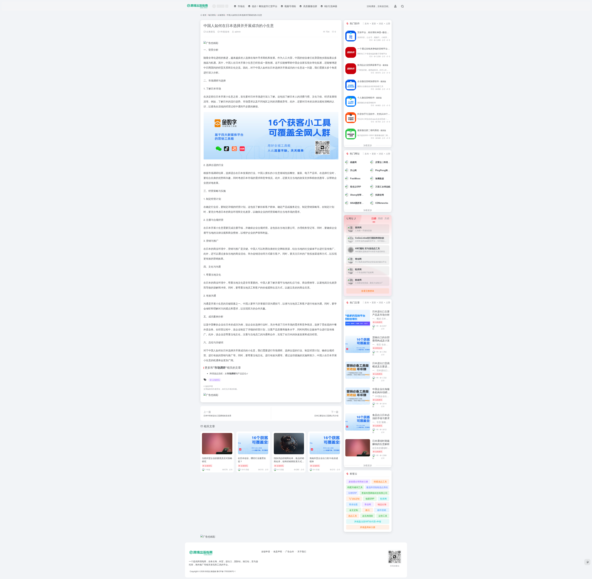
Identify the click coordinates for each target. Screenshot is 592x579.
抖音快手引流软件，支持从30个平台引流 (380, 113)
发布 (367, 23)
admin (237, 31)
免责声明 (277, 551)
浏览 (381, 23)
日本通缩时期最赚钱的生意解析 (381, 442)
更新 (374, 23)
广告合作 (289, 551)
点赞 (388, 23)
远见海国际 (367, 515)
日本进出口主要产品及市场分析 (381, 313)
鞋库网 (383, 498)
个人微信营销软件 (369, 97)
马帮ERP (352, 492)
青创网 (367, 504)
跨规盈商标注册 (367, 527)
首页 (204, 15)
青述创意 (353, 504)
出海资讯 (221, 15)
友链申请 (265, 551)
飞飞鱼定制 (354, 498)
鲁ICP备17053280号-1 (226, 571)
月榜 (386, 218)
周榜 (380, 218)
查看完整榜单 (367, 290)
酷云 (368, 510)
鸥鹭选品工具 (380, 481)
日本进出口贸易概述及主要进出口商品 (381, 366)
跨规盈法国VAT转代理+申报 (367, 521)
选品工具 (352, 515)
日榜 (373, 218)
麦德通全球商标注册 (358, 481)
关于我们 (301, 551)
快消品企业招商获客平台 (372, 64)
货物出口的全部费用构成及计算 (381, 338)
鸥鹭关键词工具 (355, 487)
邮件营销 (381, 510)
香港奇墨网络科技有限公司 (374, 492)
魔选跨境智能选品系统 (377, 487)
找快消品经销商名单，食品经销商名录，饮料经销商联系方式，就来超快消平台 (289, 461)
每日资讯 (212, 15)
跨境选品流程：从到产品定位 (228, 373)
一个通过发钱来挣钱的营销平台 (376, 48)
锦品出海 (382, 504)
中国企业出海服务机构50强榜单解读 (381, 392)
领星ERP (370, 498)
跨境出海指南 (210, 571)
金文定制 (353, 510)
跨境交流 (378, 348)
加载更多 (367, 145)
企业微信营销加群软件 (371, 81)
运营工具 (382, 515)
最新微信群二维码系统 (371, 130)
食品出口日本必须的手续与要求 (381, 416)
